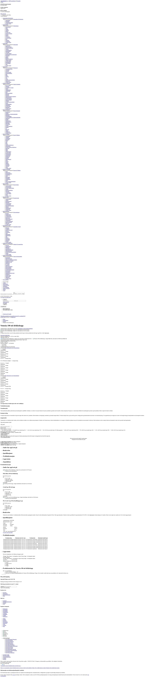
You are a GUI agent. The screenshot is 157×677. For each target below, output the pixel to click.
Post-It (6, 180)
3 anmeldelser (25, 328)
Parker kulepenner (8, 219)
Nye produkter (20, 316)
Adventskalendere (8, 68)
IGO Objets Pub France (10, 644)
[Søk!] (12, 294)
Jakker (6, 150)
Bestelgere (5, 286)
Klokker (7, 127)
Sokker (6, 162)
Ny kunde (5, 303)
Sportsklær (7, 164)
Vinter (6, 78)
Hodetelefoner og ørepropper (11, 54)
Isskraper (7, 245)
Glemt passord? (6, 302)
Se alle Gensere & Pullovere (10, 147)
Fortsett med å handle (7, 314)
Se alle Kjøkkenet (8, 126)
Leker (6, 233)
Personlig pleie (6, 196)
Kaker (6, 194)
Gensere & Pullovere (9, 145)
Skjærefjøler (7, 124)
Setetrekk (7, 86)
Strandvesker (7, 276)
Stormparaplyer (8, 97)
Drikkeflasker (5, 24)
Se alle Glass (7, 32)
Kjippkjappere (8, 153)
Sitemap (4, 659)
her (88, 674)
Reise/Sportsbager (8, 266)
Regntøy (7, 158)
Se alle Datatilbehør (9, 47)
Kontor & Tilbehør (6, 169)
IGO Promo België (9, 640)
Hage (6, 92)
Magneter (7, 129)
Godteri (6, 189)
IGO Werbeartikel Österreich (11, 639)
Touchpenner (7, 220)
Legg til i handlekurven (5, 433)
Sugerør (6, 125)
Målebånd (7, 247)
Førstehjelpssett (8, 201)
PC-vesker (7, 264)
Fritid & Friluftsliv (6, 83)
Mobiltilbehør (8, 62)
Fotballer (7, 100)
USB (6, 64)
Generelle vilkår (6, 654)
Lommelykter (8, 246)
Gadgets (7, 49)
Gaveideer (7, 70)
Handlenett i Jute (8, 262)
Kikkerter (7, 94)
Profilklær (7, 157)
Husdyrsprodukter (8, 93)
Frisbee (6, 88)
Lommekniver (8, 248)
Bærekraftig (5, 284)
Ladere (6, 56)
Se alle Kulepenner (9, 221)
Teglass (6, 29)
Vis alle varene (8, 23)
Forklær (6, 113)
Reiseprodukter (8, 267)
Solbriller (7, 163)
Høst (6, 74)
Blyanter (7, 213)
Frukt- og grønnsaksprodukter (11, 259)
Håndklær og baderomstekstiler (11, 114)
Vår (6, 77)
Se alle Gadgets (8, 53)
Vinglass (7, 30)
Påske (6, 75)
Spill (6, 236)
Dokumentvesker (8, 258)
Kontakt (4, 602)
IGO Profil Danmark (9, 643)
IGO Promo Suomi (9, 648)
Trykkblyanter (8, 215)
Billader (6, 57)
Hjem (4, 319)
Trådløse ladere (8, 60)
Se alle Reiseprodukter (9, 269)
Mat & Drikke (5, 183)
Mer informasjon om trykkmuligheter (12, 347)
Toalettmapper (8, 208)
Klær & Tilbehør (6, 134)
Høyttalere (7, 55)
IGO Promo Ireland (9, 647)
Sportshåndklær (8, 116)
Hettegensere (7, 146)
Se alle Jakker (8, 152)
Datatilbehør (7, 45)
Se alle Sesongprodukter (10, 79)
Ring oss (13, 317)
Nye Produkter (6, 287)
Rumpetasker (7, 270)
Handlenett (7, 274)
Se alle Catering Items (9, 188)
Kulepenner (7, 217)
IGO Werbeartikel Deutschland (11, 646)
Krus (6, 39)
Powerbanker (8, 63)
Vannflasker (7, 41)
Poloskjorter (7, 156)
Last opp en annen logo (5, 335)
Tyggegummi (8, 192)
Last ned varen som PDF (8, 532)
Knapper (7, 231)
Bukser (6, 140)
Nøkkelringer (8, 235)
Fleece (6, 143)
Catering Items (8, 185)
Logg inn (4, 299)
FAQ (4, 290)
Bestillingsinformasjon (7, 601)
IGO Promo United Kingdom (11, 650)
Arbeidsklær (7, 136)
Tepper (6, 130)
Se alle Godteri (8, 193)
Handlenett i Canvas (9, 260)
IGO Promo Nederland (9, 652)
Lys (6, 128)
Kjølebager (7, 263)
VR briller (7, 52)
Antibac (6, 200)
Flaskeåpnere (7, 120)
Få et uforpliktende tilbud (5, 437)
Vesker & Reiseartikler (7, 255)
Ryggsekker (7, 272)
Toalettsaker (7, 209)
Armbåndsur (7, 138)
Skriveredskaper (6, 211)
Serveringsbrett (8, 187)
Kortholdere (7, 174)
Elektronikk (5, 43)
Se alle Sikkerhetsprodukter (10, 252)
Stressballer (7, 238)
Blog (4, 595)
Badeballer (7, 107)
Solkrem (7, 206)
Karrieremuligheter (6, 594)
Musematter (7, 177)
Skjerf (6, 160)
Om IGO (4, 592)
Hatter (6, 149)
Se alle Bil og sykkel (9, 87)
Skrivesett (7, 223)
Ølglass (6, 31)
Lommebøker (8, 155)
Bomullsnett (7, 257)
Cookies (4, 658)
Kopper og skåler (8, 33)
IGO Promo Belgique (9, 641)
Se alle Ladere (8, 61)
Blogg (4, 289)
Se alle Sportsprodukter (9, 102)
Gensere (4, 625)
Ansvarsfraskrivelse (7, 657)
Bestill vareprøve (4, 434)
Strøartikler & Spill (6, 225)
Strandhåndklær (8, 104)
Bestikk (6, 119)
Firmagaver (5, 66)
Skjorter (6, 161)
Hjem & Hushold (6, 109)
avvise (13, 674)
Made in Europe (6, 288)
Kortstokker (7, 232)
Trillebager (7, 277)
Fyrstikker (7, 228)
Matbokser (7, 123)
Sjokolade (7, 191)
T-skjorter (7, 166)
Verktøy (6, 253)
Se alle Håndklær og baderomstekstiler (12, 117)
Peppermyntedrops (9, 190)
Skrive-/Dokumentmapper (10, 181)
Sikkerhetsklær (8, 159)
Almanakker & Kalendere (8, 18)
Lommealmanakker (9, 22)
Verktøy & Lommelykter (7, 243)
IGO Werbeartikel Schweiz (10, 649)
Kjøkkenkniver (8, 121)
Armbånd (7, 137)
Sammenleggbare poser (9, 273)
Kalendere (7, 21)
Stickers (6, 237)
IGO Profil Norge (6, 638)
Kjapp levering (8, 72)
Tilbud (4, 282)
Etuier (6, 171)
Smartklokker (8, 51)
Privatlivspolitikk (6, 655)
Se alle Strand (8, 106)
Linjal (6, 175)
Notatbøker (7, 178)
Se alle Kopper (8, 38)
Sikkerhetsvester (8, 251)
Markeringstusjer (8, 222)
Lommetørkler (8, 204)
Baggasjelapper (8, 268)
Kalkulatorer (7, 172)
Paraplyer (7, 95)
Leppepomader (8, 203)
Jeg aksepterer (3, 675)
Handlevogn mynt (8, 230)
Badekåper (7, 115)
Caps (6, 141)
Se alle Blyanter (8, 216)
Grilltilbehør (7, 91)
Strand (6, 103)
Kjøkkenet (7, 118)
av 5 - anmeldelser (8, 1)
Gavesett (7, 71)
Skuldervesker (8, 275)
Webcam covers (8, 46)
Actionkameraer (8, 50)
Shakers (6, 35)
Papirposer (7, 265)
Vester (6, 167)
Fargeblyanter (8, 214)
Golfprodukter (8, 89)
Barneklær (7, 139)
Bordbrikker (7, 111)
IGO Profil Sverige (9, 642)
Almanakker (7, 20)
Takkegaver (7, 81)
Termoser (7, 40)
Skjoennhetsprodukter (9, 205)
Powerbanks (5, 621)
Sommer (7, 76)
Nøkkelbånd (7, 234)
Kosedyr (7, 241)
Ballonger (7, 227)
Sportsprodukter (8, 99)
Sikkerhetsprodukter (9, 249)
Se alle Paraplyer (8, 98)
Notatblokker (7, 179)
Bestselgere (15, 316)
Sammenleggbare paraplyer (10, 96)
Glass (6, 28)
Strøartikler (7, 240)
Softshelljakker (8, 151)
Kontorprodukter (8, 173)
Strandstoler (7, 105)
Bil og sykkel (8, 85)
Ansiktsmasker (8, 199)
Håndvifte (7, 148)
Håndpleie (7, 202)
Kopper (6, 34)
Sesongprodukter (8, 73)
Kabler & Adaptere (9, 59)
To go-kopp (7, 36)
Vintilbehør (7, 131)
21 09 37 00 (2, 317)
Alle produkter (6, 279)
